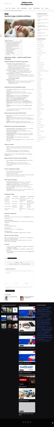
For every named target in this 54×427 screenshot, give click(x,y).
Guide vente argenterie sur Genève (43, 35)
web (38, 141)
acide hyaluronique (40, 44)
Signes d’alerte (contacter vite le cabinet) (13, 48)
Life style (30, 8)
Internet (18, 8)
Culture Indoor (45, 314)
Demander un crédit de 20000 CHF (25, 363)
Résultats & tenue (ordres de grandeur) (12, 46)
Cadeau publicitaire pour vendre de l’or (43, 22)
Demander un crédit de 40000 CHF (25, 372)
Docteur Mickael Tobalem (47, 317)
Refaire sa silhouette (44, 335)
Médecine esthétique (36, 8)
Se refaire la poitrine (41, 131)
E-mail (16, 283)
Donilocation (38, 325)
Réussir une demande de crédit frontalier (26, 318)
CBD (38, 60)
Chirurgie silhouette (40, 68)
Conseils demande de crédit (23, 400)
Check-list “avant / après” (11, 53)
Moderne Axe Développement (27, 3)
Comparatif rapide (9, 51)
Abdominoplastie (40, 40)
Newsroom (46, 8)
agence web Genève (40, 46)
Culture (39, 76)
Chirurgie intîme (40, 66)
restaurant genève (40, 127)
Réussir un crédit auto (22, 386)
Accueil (7, 8)
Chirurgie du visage (40, 62)
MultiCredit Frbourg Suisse (44, 330)
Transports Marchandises (41, 137)
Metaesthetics (39, 329)
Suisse (42, 8)
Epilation (39, 84)
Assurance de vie (40, 50)
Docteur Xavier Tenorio (43, 324)
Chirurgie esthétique (24, 8)
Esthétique (39, 86)
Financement (39, 88)
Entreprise (39, 82)
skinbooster (14, 105)
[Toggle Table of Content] (21, 40)
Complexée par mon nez (44, 312)
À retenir (8, 54)
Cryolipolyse (39, 74)
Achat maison (40, 42)
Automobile (39, 54)
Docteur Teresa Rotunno (43, 322)
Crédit (38, 72)
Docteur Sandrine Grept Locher (12, 258)
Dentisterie (39, 80)
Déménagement (40, 78)
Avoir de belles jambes (41, 307)
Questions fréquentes (10, 52)
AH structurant (14, 201)
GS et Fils (47, 325)
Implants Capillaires (42, 326)
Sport (38, 133)
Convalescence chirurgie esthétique (43, 70)
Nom (6, 283)
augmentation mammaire (41, 52)
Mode (10, 8)
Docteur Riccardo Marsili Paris (41, 319)
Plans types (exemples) (10, 50)
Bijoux (38, 56)
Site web (26, 283)
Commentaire (7, 272)
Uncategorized (40, 139)
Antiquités (39, 48)
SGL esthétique (46, 339)
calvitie (39, 58)
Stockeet (49, 339)
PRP (22, 105)
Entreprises (13, 8)
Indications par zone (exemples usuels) (12, 44)
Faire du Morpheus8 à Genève (13, 296)
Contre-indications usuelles (11, 49)
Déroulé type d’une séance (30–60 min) (13, 45)
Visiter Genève (46, 340)
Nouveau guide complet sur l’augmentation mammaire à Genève (43, 26)
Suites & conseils (9, 47)
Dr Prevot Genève (44, 325)
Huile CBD (39, 92)
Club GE (6, 17)
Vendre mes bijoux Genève (41, 32)
